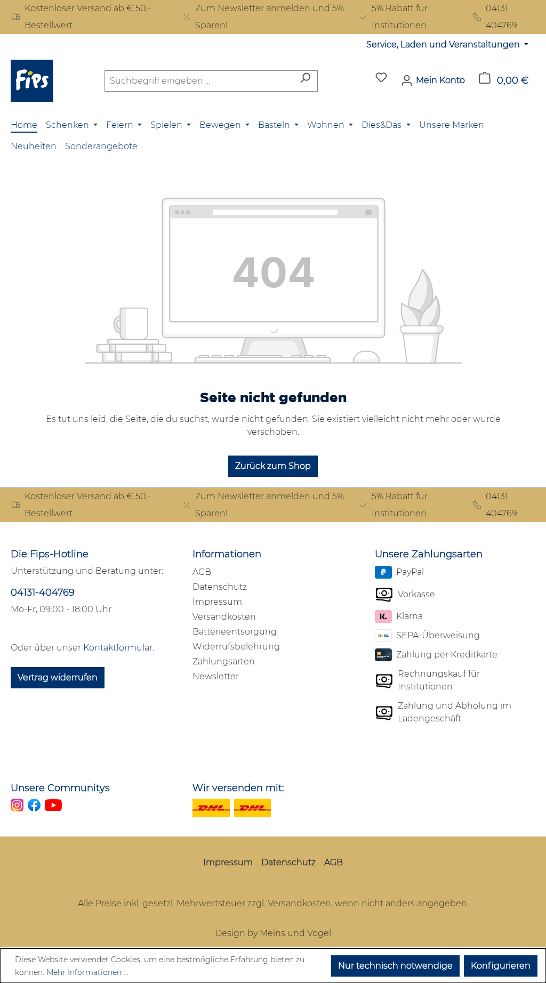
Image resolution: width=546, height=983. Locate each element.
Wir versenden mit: (238, 788)
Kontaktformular (117, 648)
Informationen (226, 554)
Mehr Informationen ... (87, 972)
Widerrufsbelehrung (236, 646)
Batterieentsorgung (234, 632)
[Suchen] (305, 81)
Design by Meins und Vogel (273, 933)
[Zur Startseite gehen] (32, 81)
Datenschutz (219, 587)
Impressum (217, 602)
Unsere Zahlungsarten (429, 554)
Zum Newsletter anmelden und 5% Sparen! (269, 16)
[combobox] (199, 81)
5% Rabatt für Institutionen (400, 16)
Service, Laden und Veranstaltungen (444, 44)
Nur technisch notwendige (395, 966)
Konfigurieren (501, 966)
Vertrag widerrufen (58, 677)
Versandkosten (224, 617)
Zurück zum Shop (273, 466)
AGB (201, 572)
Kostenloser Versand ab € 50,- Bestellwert (88, 16)
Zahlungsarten (223, 661)
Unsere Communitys (60, 788)
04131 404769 (501, 16)
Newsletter (215, 676)
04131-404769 (43, 592)
